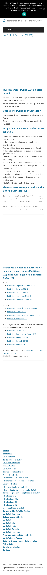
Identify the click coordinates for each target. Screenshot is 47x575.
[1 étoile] (3, 356)
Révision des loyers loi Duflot (16, 487)
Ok (24, 14)
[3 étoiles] (6, 356)
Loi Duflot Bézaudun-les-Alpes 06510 (21, 334)
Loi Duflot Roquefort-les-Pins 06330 (21, 285)
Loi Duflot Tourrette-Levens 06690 (20, 299)
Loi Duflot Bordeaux (11, 532)
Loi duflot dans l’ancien (12, 538)
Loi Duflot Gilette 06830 (16, 312)
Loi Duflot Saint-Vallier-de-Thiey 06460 (22, 308)
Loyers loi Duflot (10, 484)
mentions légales (24, 571)
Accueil (6, 451)
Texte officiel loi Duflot (12, 460)
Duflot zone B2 (10, 505)
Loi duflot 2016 (9, 457)
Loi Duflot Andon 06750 (16, 330)
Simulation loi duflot (11, 547)
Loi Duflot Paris (9, 526)
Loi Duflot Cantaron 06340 (17, 289)
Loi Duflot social (9, 469)
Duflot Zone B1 (10, 502)
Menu (10, 30)
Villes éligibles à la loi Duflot (14, 508)
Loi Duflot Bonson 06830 (17, 319)
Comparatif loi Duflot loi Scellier (16, 511)
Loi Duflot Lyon (9, 520)
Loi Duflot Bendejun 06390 (17, 337)
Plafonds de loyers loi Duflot (16, 478)
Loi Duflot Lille (9, 523)
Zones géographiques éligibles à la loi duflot (21, 493)
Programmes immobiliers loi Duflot (18, 535)
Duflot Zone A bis (11, 499)
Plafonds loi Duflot (11, 475)
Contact (6, 550)
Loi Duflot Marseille (11, 529)
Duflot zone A (10, 496)
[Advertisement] (23, 63)
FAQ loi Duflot (8, 544)
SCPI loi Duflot (9, 466)
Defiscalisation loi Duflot (13, 517)
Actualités (7, 454)
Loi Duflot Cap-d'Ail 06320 (17, 292)
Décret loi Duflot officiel (13, 472)
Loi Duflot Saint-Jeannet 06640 (19, 296)
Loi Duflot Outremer (11, 514)
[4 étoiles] (8, 356)
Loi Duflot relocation (11, 463)
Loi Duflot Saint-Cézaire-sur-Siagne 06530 (23, 315)
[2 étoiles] (5, 356)
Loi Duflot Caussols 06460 (17, 341)
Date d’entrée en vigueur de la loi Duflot (20, 541)
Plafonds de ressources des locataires (20, 481)
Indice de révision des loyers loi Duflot (20, 490)
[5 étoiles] (9, 356)
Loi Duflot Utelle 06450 (16, 344)
